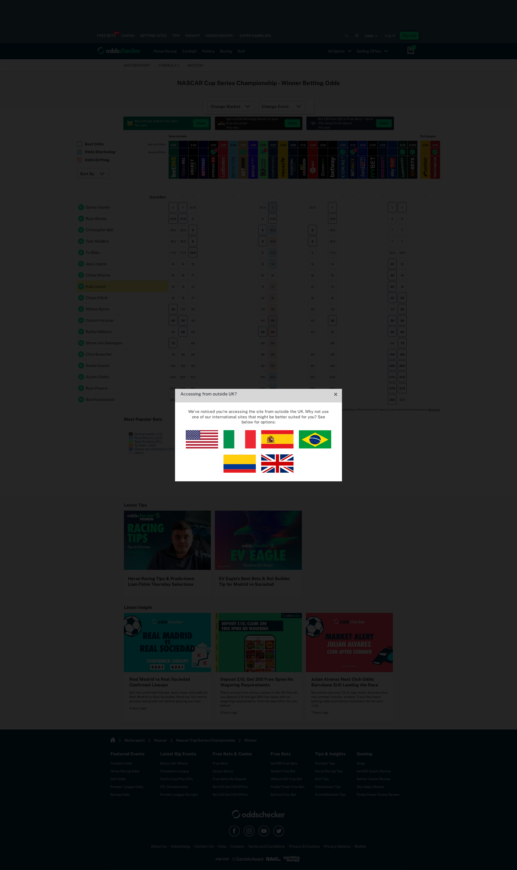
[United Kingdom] (277, 471)
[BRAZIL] (315, 447)
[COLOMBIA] (239, 471)
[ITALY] (239, 447)
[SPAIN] (277, 447)
